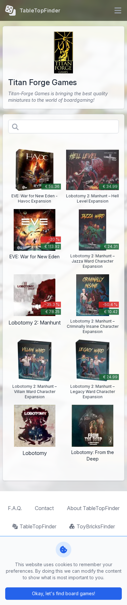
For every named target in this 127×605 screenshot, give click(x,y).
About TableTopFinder (93, 508)
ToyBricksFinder (96, 526)
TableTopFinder (38, 526)
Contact (44, 508)
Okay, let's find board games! (63, 593)
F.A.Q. (15, 508)
